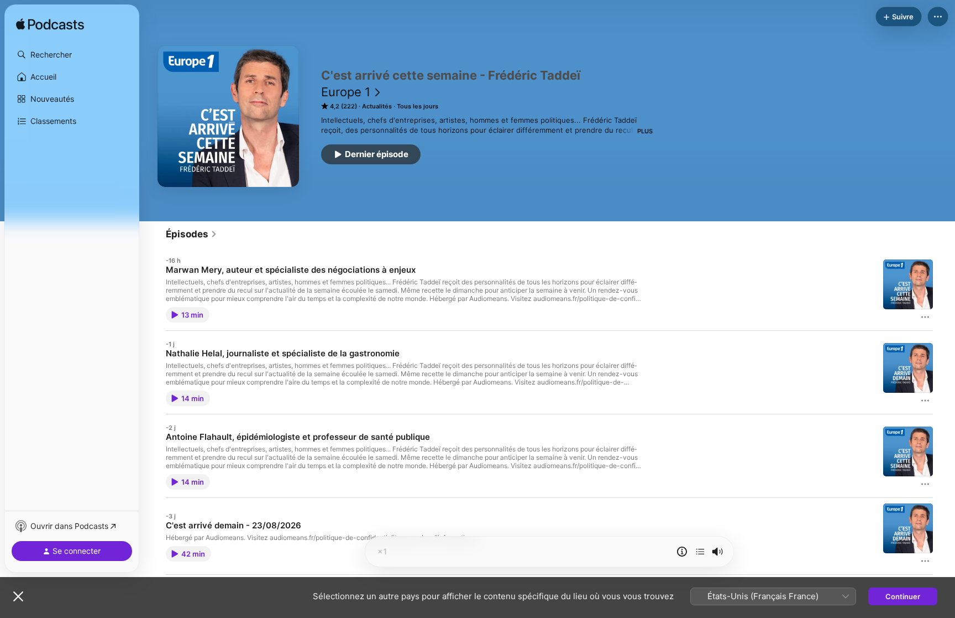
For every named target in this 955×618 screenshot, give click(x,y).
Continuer (902, 596)
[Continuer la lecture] (700, 551)
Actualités (377, 106)
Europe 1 (345, 92)
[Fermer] (18, 596)
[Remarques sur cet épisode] (682, 551)
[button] (72, 54)
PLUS (645, 131)
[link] (191, 234)
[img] (50, 24)
